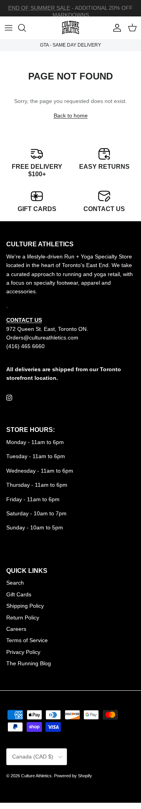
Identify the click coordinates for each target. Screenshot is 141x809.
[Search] (25, 27)
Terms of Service (27, 640)
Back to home (71, 115)
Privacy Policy (23, 652)
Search (15, 583)
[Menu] (8, 27)
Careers (16, 629)
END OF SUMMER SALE (39, 8)
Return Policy (22, 617)
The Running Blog (28, 663)
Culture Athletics (36, 775)
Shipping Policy (25, 606)
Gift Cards (18, 594)
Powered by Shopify (73, 775)
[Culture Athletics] (70, 27)
